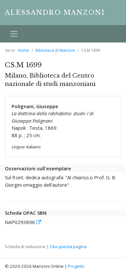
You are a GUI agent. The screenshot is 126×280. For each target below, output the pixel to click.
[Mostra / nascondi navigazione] (14, 34)
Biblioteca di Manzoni (55, 50)
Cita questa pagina (68, 246)
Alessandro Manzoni (55, 12)
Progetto (76, 266)
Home (23, 50)
